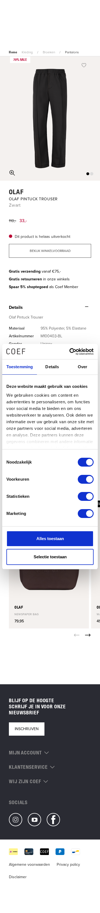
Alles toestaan (50, 538)
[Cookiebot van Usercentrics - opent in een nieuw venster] (71, 351)
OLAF (16, 192)
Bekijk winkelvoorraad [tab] (50, 250)
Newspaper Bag (26, 614)
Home (13, 52)
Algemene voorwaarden (29, 864)
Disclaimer (18, 877)
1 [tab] (87, 173)
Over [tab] (82, 366)
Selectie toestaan (50, 556)
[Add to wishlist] (84, 65)
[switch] (86, 479)
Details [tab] (52, 366)
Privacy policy (68, 864)
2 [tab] (91, 173)
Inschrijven (27, 729)
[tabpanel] (50, 118)
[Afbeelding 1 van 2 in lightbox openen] (50, 118)
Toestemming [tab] (19, 366)
